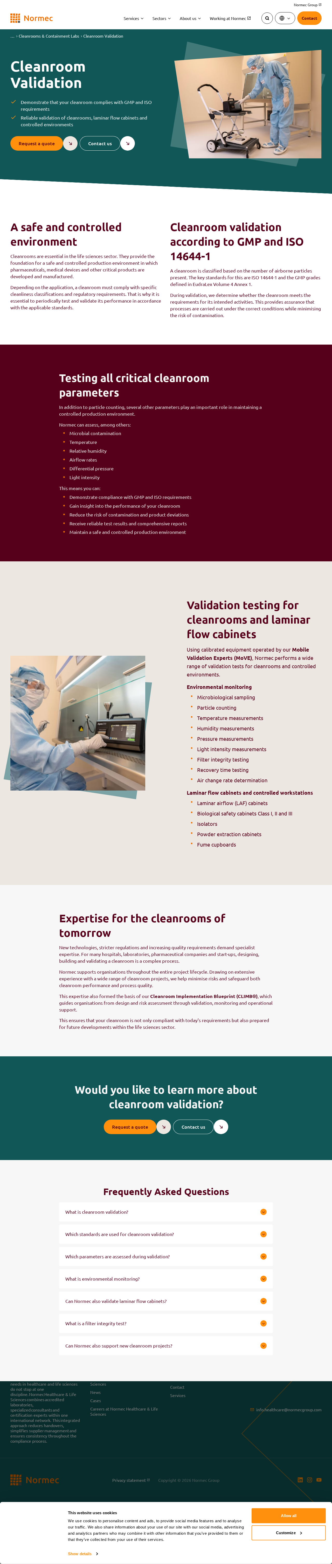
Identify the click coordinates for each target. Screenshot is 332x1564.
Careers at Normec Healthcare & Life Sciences (124, 1411)
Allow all (289, 1515)
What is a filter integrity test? (95, 1323)
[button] (12, 35)
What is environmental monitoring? (102, 1278)
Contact (177, 1386)
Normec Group (308, 4)
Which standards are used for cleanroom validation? (119, 1234)
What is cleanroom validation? (96, 1211)
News (95, 1391)
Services (131, 18)
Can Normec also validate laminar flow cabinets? (116, 1301)
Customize (286, 1532)
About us (188, 18)
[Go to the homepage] (31, 18)
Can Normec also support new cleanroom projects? (118, 1345)
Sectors (159, 18)
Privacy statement (129, 1479)
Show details (80, 1554)
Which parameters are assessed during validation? (117, 1256)
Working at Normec (228, 18)
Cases (95, 1400)
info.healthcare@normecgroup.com (289, 1409)
